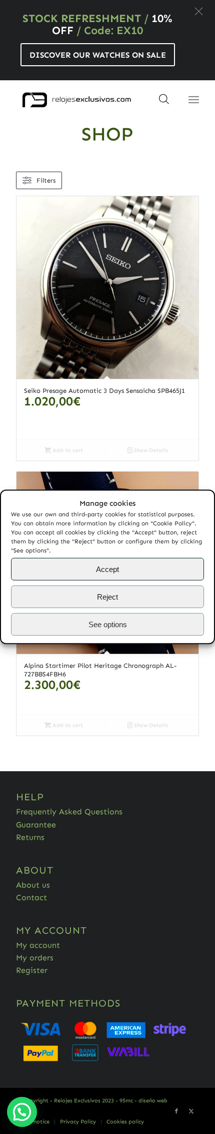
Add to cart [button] (67, 450)
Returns (30, 837)
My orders (35, 957)
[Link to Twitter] (191, 1111)
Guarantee (36, 824)
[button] (198, 11)
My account (38, 945)
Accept (107, 569)
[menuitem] (33, 1121)
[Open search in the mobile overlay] (164, 102)
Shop (108, 134)
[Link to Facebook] (176, 1111)
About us (33, 885)
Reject (107, 597)
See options (107, 624)
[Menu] (193, 100)
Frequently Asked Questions (69, 811)
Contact (31, 897)
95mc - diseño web (144, 1100)
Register (32, 970)
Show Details (150, 450)
